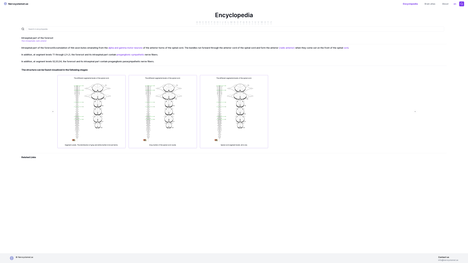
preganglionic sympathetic (130, 54)
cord (346, 48)
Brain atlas (430, 4)
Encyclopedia (410, 4)
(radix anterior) (287, 48)
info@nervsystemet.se (448, 260)
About (445, 4)
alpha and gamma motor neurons (125, 48)
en (455, 4)
